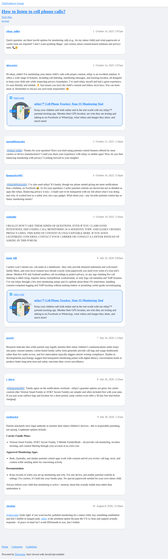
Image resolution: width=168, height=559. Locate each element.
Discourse (20, 554)
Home (5, 546)
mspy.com (19, 97)
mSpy (44, 518)
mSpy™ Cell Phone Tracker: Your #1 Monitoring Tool (68, 103)
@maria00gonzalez (17, 184)
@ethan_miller (14, 150)
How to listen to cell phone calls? (33, 11)
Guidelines (31, 546)
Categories (16, 546)
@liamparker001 (15, 388)
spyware (5, 21)
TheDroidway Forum (13, 3)
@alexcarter (12, 515)
